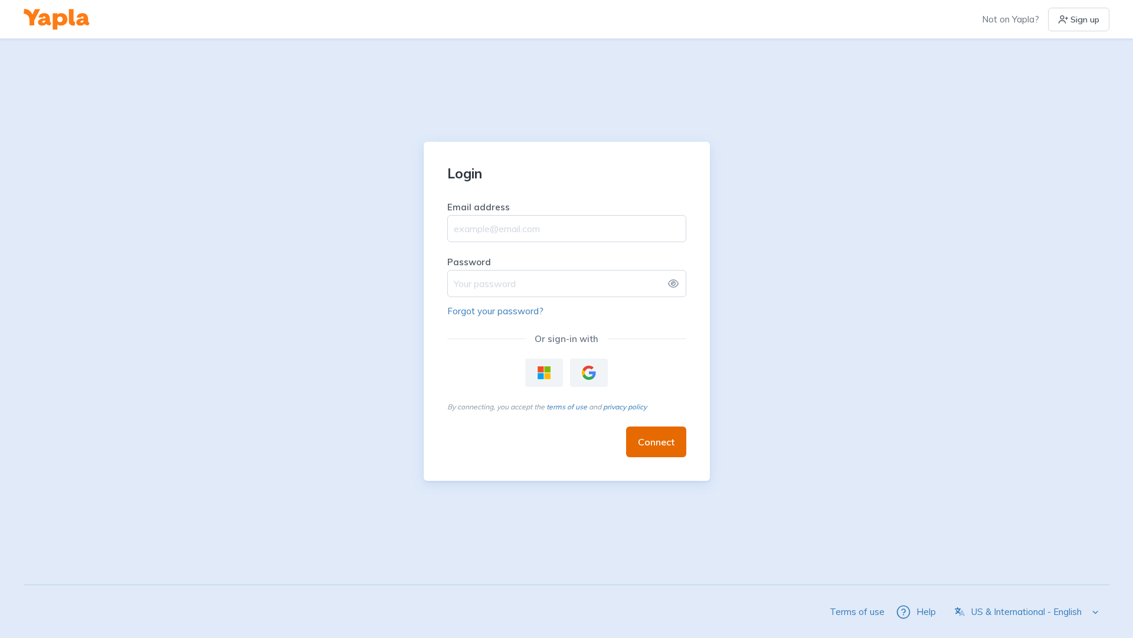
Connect (656, 442)
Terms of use (857, 611)
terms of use (566, 406)
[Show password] (673, 283)
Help (926, 611)
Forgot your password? (495, 311)
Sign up (1084, 19)
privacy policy (625, 406)
